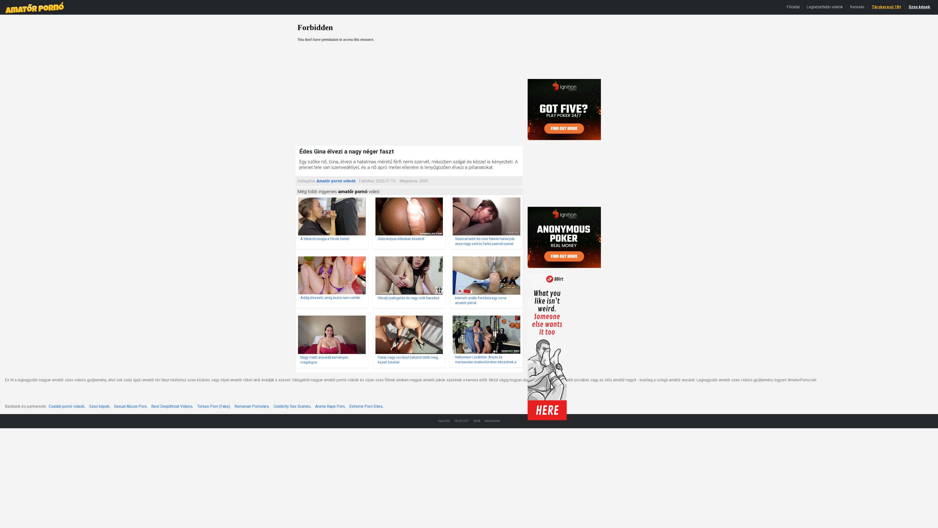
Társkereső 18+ (886, 7)
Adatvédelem (492, 421)
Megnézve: (409, 181)
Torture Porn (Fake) (213, 406)
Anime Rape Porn (330, 406)
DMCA (476, 421)
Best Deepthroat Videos (171, 406)
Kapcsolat (444, 421)
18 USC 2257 (461, 421)
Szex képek (919, 7)
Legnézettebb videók (825, 7)
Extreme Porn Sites (366, 406)
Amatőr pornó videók (336, 181)
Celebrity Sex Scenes (292, 406)
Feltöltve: (367, 181)
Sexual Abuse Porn (130, 406)
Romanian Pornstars (251, 406)
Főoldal (793, 7)
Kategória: (307, 181)
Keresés (857, 7)
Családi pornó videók (67, 406)
